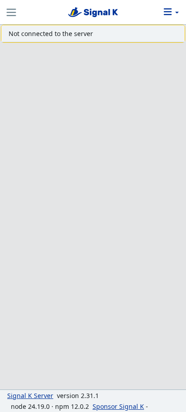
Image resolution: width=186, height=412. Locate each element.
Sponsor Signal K (118, 406)
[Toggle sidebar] (11, 12)
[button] (170, 12)
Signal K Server (30, 395)
